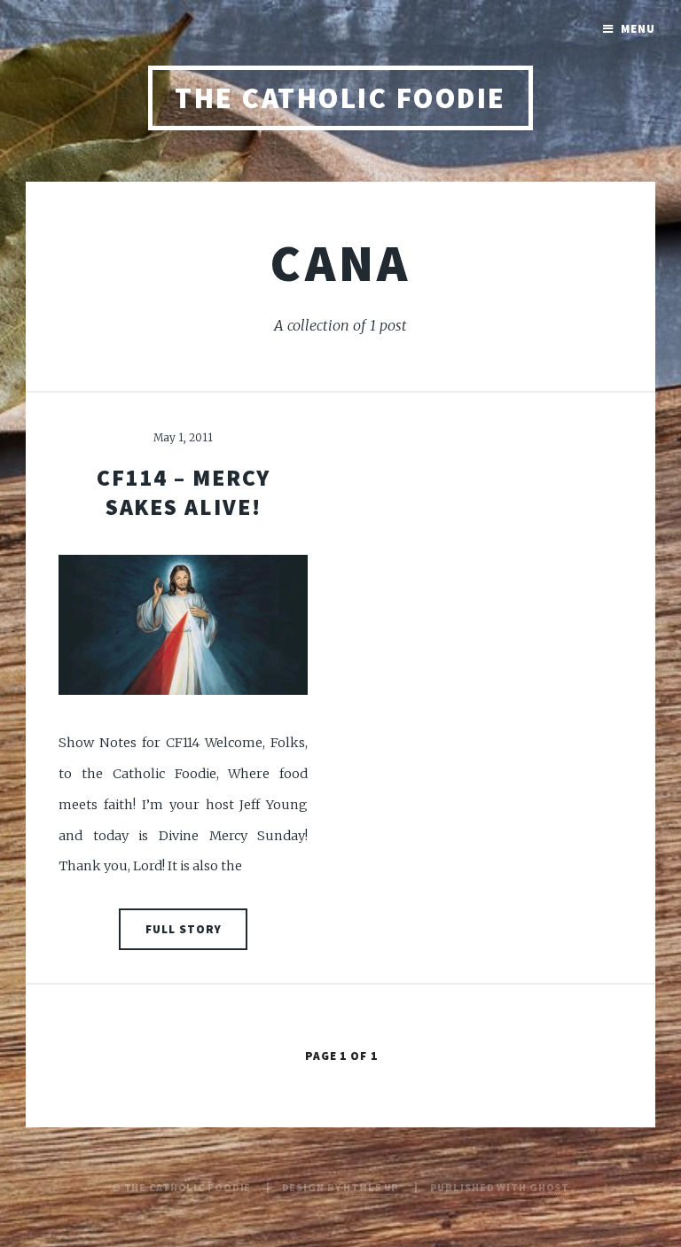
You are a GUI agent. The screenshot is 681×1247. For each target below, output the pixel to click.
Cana (340, 262)
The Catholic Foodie (340, 98)
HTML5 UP (371, 1187)
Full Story (183, 929)
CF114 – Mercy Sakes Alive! (183, 492)
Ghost (549, 1187)
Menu (638, 28)
